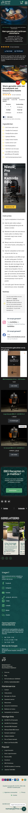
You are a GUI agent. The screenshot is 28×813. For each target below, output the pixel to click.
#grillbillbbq (10, 326)
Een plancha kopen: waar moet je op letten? (10, 544)
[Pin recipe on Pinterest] (18, 83)
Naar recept (9, 51)
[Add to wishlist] (24, 353)
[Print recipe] (23, 83)
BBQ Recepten (5, 27)
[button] (26, 2)
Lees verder (14, 386)
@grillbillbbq (13, 322)
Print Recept (19, 51)
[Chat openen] (24, 809)
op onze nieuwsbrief (14, 649)
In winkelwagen (14, 420)
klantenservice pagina (11, 577)
